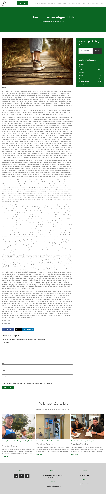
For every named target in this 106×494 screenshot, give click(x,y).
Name (4, 363)
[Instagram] (21, 476)
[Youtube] (16, 476)
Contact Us (99, 3)
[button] (8, 329)
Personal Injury (76, 3)
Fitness (81, 67)
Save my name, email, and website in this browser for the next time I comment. (28, 383)
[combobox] (86, 51)
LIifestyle (81, 72)
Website (4, 377)
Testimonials (91, 3)
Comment (5, 342)
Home (36, 3)
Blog (84, 3)
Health (5, 87)
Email (4, 370)
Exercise (81, 64)
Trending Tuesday (84, 81)
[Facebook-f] (27, 476)
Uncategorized (83, 84)
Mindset (81, 75)
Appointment (43, 3)
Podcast (81, 78)
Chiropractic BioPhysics (63, 3)
